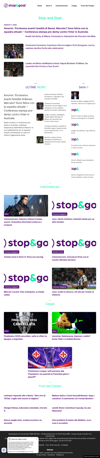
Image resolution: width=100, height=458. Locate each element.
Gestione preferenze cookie (91, 456)
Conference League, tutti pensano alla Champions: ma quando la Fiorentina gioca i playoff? (48, 374)
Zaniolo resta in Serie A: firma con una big (23, 257)
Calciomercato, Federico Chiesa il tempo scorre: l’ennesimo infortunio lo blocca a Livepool (23, 222)
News (39, 6)
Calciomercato (62, 6)
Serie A (49, 6)
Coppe (74, 6)
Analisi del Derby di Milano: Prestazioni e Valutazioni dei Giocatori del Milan (60, 36)
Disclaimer (51, 455)
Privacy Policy (41, 455)
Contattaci (64, 445)
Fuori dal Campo (87, 6)
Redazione (60, 455)
